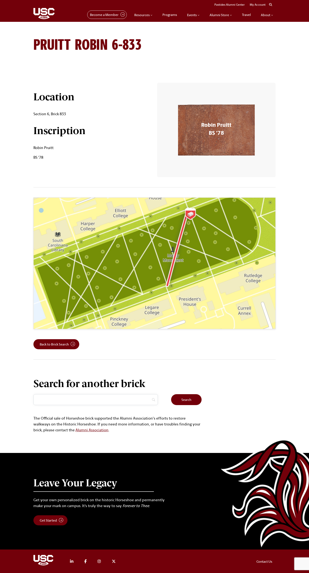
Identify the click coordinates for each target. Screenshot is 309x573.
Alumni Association (91, 430)
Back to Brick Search (54, 344)
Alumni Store (219, 15)
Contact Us (264, 561)
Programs (169, 14)
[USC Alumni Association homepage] (43, 561)
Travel (246, 14)
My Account (257, 4)
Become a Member (104, 14)
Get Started (48, 520)
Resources (142, 15)
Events (192, 15)
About (265, 15)
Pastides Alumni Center (229, 4)
